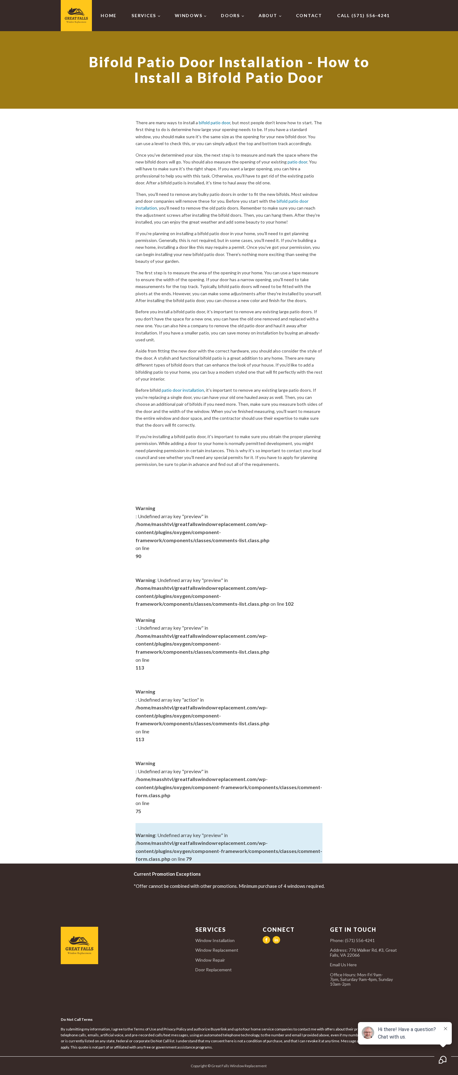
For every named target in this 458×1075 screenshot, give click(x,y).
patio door (297, 161)
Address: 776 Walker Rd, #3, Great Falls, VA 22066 (363, 952)
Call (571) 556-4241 (363, 15)
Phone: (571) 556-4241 (352, 940)
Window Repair (210, 960)
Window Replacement (216, 950)
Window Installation (215, 940)
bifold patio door (214, 122)
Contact (309, 15)
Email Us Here (344, 964)
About (268, 15)
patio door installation (183, 390)
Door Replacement (213, 969)
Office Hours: (361, 979)
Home (109, 15)
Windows (188, 15)
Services (143, 15)
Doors (230, 15)
